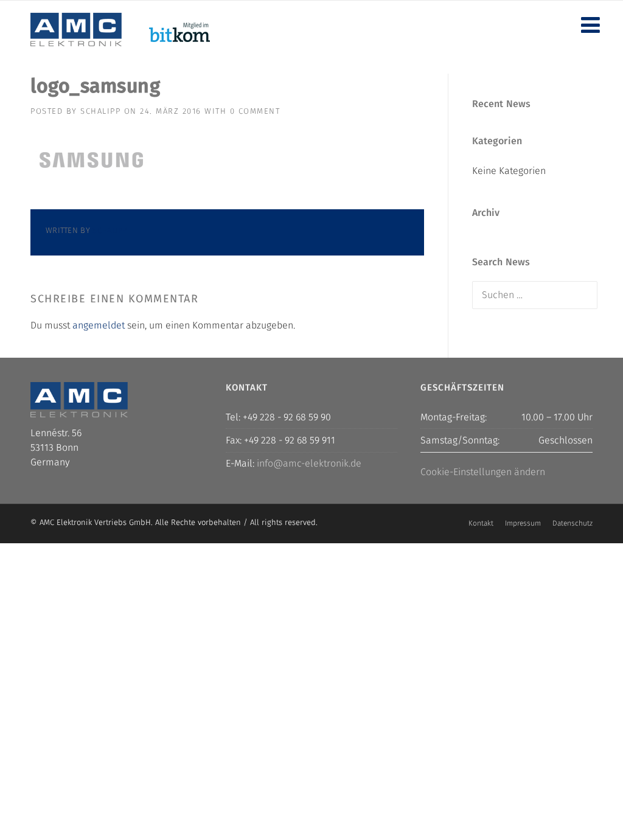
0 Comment (255, 111)
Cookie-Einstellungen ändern (482, 472)
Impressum (523, 523)
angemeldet (98, 325)
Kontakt (480, 523)
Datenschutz (572, 523)
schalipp (100, 111)
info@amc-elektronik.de (309, 463)
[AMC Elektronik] (76, 29)
